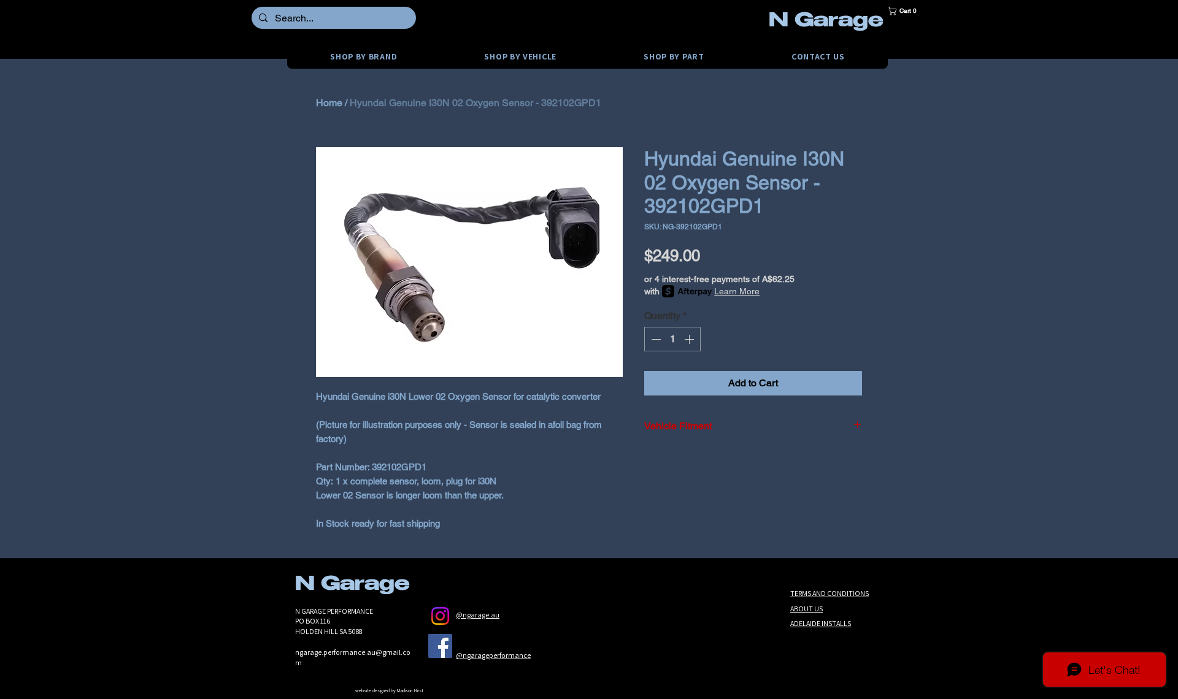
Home (329, 103)
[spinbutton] (672, 339)
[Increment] (690, 339)
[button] (906, 11)
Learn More (737, 291)
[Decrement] (654, 339)
